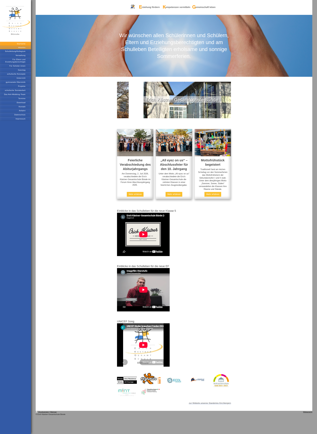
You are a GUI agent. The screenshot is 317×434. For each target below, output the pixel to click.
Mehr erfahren (135, 194)
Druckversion (43, 412)
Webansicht (307, 412)
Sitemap (53, 412)
